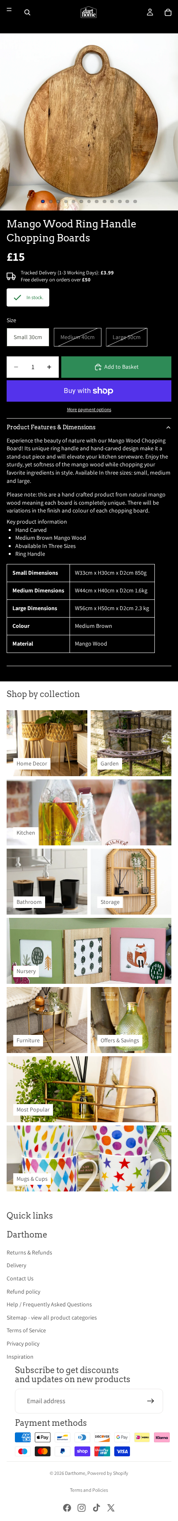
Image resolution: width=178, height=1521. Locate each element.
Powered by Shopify (107, 1473)
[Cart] (168, 12)
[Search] (27, 12)
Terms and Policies (89, 1490)
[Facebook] (67, 1508)
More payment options (89, 409)
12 (127, 201)
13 (135, 201)
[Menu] (9, 9)
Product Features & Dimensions (51, 427)
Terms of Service (26, 1330)
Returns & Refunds (29, 1252)
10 (112, 201)
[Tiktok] (96, 1508)
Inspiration (20, 1356)
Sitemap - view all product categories (52, 1317)
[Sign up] (150, 1401)
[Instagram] (82, 1508)
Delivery (16, 1265)
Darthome (75, 1473)
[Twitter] (111, 1508)
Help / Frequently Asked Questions (49, 1304)
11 (119, 201)
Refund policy (23, 1291)
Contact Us (20, 1278)
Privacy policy (23, 1343)
